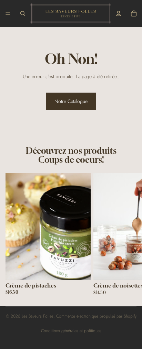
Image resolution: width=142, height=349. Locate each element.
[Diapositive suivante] (128, 233)
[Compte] (118, 13)
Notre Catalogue (71, 101)
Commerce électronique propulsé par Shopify (96, 316)
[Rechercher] (22, 13)
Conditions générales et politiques (71, 331)
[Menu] (8, 13)
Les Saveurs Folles (37, 316)
